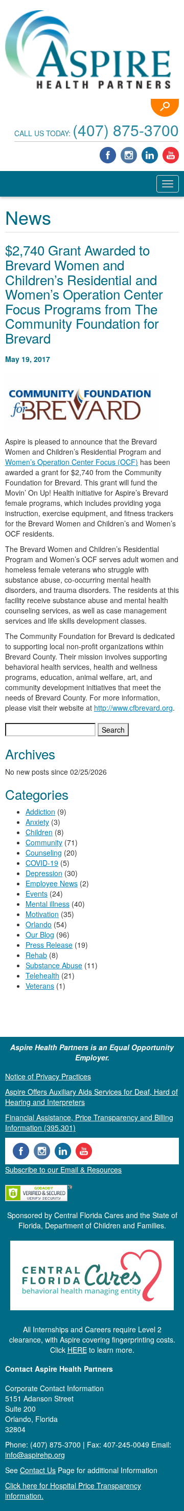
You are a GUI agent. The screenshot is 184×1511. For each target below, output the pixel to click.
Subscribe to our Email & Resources (63, 1169)
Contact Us (38, 1470)
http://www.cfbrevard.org (133, 708)
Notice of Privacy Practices (48, 1076)
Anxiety (37, 822)
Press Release (49, 945)
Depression (44, 873)
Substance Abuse (54, 965)
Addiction (40, 811)
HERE (77, 1350)
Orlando (39, 924)
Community (44, 842)
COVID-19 (42, 863)
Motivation (42, 914)
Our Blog (40, 934)
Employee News (52, 883)
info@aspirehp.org (35, 1455)
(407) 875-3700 (126, 130)
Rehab (36, 955)
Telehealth (42, 975)
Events (37, 893)
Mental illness (48, 904)
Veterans (40, 986)
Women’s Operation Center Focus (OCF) (71, 462)
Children (39, 832)
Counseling (44, 852)
